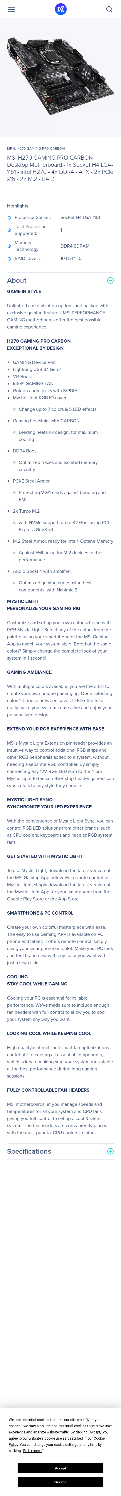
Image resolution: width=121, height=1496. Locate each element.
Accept (60, 1468)
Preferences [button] (32, 1451)
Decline (60, 1482)
